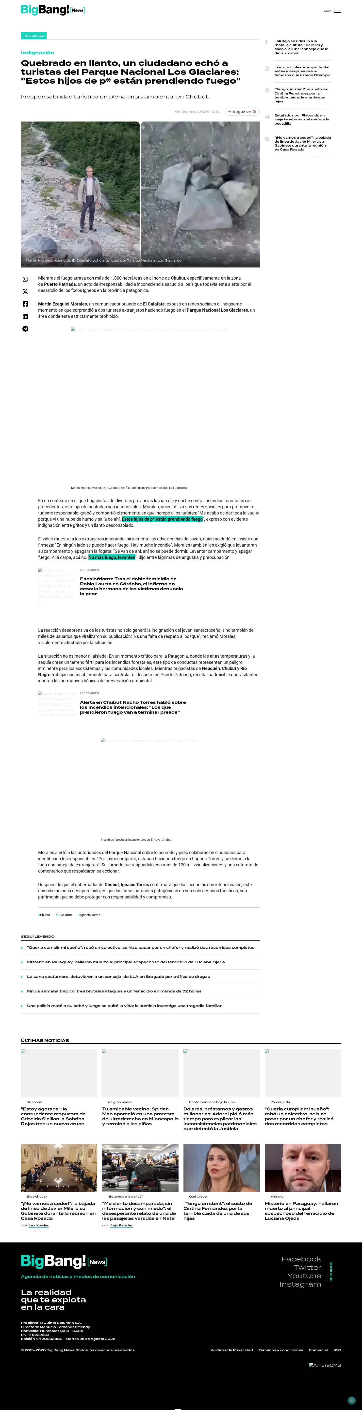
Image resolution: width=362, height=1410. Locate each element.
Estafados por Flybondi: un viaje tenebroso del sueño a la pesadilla (302, 119)
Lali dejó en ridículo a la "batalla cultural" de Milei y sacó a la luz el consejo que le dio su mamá (301, 47)
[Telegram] (25, 328)
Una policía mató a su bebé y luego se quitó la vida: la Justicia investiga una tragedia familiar (124, 1006)
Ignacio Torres (90, 915)
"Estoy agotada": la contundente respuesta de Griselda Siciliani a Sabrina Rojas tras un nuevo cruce (53, 1116)
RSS (337, 1350)
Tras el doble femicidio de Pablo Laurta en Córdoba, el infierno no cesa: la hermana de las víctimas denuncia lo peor (131, 586)
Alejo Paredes (121, 1225)
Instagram (300, 1284)
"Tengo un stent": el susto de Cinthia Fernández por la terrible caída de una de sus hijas (301, 95)
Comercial (318, 1350)
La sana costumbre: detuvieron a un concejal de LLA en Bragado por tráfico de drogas (118, 977)
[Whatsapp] (25, 279)
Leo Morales (39, 1225)
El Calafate (65, 915)
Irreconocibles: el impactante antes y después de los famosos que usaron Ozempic (302, 71)
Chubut (45, 915)
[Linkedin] (25, 316)
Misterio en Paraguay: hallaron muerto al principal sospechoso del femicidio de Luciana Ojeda (126, 962)
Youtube (304, 1275)
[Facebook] (25, 304)
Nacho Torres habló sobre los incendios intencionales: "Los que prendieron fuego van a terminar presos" (133, 707)
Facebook (301, 1258)
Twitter (307, 1267)
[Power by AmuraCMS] (325, 1365)
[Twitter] (25, 291)
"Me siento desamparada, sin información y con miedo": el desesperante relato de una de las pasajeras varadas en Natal (139, 1211)
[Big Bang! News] (53, 10)
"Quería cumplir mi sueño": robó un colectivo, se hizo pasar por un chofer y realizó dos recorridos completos (140, 948)
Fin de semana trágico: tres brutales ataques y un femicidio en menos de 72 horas (114, 991)
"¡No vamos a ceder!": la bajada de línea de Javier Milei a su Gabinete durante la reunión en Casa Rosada (303, 143)
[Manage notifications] (352, 1400)
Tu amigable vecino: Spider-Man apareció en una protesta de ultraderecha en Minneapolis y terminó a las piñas (140, 1116)
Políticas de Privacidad (232, 1350)
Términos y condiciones (281, 1350)
